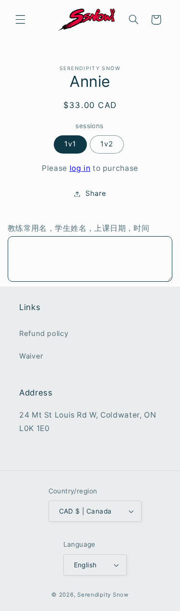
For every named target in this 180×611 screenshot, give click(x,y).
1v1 (70, 144)
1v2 (106, 144)
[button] (20, 20)
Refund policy (43, 333)
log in (80, 168)
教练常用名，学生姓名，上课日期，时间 (79, 228)
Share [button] (95, 193)
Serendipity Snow (103, 594)
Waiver (31, 356)
